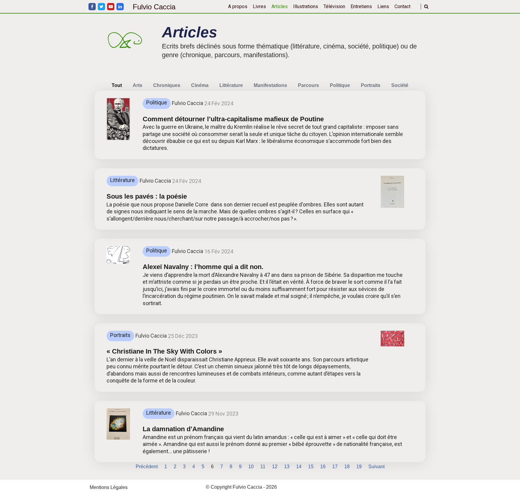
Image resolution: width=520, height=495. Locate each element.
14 (299, 466)
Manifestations (270, 85)
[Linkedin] (120, 6)
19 (359, 466)
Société (399, 85)
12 (274, 466)
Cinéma (200, 85)
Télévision (334, 6)
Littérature (231, 85)
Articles (279, 6)
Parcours (308, 85)
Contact (402, 6)
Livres (259, 6)
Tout (117, 85)
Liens (383, 6)
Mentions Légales (109, 487)
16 (323, 466)
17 (335, 466)
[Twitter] (101, 6)
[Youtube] (110, 6)
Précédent (147, 466)
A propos (237, 6)
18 (347, 466)
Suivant (376, 466)
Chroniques (166, 85)
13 (286, 466)
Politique (340, 85)
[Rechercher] (426, 6)
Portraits (370, 85)
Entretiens (361, 6)
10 (251, 466)
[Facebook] (92, 6)
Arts (137, 85)
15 (311, 466)
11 (262, 466)
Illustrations (305, 6)
